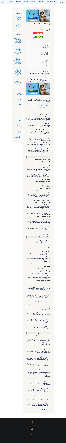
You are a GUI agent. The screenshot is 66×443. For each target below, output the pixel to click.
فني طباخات (7, 1)
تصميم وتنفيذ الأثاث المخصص (45, 62)
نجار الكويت (47, 60)
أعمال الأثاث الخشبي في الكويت (45, 48)
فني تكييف (43, 1)
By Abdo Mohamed (35, 439)
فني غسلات (19, 132)
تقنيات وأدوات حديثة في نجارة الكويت (44, 54)
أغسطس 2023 (19, 94)
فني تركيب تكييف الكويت (18, 125)
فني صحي (39, 1)
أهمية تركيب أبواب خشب (45, 66)
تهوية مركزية (19, 114)
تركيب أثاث (47, 67)
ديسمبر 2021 (19, 105)
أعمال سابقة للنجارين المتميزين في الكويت (44, 45)
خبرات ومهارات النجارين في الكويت (44, 44)
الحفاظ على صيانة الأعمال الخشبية (44, 64)
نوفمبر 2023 (19, 90)
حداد (54, 1)
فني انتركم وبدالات (16, 1)
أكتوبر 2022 (19, 104)
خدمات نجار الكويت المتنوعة (46, 61)
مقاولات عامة (31, 433)
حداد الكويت (19, 116)
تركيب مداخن (31, 1)
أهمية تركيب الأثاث (46, 68)
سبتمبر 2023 (19, 93)
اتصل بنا (3, 2)
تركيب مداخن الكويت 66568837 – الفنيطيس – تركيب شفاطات (18, 25)
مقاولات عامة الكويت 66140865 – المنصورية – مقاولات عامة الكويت (18, 28)
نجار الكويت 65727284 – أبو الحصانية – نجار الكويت (42, 107)
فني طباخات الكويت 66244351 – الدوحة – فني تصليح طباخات (18, 19)
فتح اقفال (25, 1)
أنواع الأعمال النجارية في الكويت (45, 47)
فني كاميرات (47, 1)
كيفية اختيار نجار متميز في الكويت (45, 46)
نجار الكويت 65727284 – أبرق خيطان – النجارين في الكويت (41, 105)
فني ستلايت (51, 1)
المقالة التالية (24, 414)
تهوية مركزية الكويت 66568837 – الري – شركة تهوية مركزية (18, 16)
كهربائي (57, 1)
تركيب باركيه (35, 1)
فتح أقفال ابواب (47, 55)
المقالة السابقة (52, 414)
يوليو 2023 (19, 95)
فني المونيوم (20, 1)
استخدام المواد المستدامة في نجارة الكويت (44, 53)
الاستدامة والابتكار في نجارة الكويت (45, 52)
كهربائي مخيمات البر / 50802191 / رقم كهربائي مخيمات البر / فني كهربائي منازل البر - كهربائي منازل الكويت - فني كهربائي (17, 38)
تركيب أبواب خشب (47, 65)
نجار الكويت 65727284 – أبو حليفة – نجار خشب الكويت (42, 109)
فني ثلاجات (11, 1)
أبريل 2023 (19, 99)
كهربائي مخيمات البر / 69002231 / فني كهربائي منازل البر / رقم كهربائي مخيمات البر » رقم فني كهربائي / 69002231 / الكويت (17, 48)
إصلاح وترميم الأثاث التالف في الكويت (44, 51)
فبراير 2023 (19, 100)
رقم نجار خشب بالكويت (46, 59)
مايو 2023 (19, 98)
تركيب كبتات (47, 58)
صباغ (27, 1)
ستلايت (20, 119)
